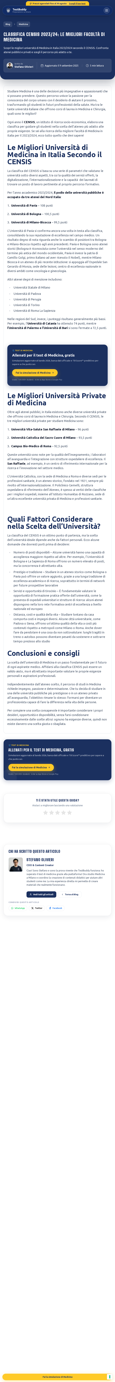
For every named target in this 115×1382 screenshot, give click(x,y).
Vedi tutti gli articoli (43, 894)
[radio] (46, 812)
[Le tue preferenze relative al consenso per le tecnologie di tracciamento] (110, 1377)
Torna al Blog (71, 894)
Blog (8, 24)
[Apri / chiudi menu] (107, 10)
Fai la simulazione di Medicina (33, 372)
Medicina (23, 24)
